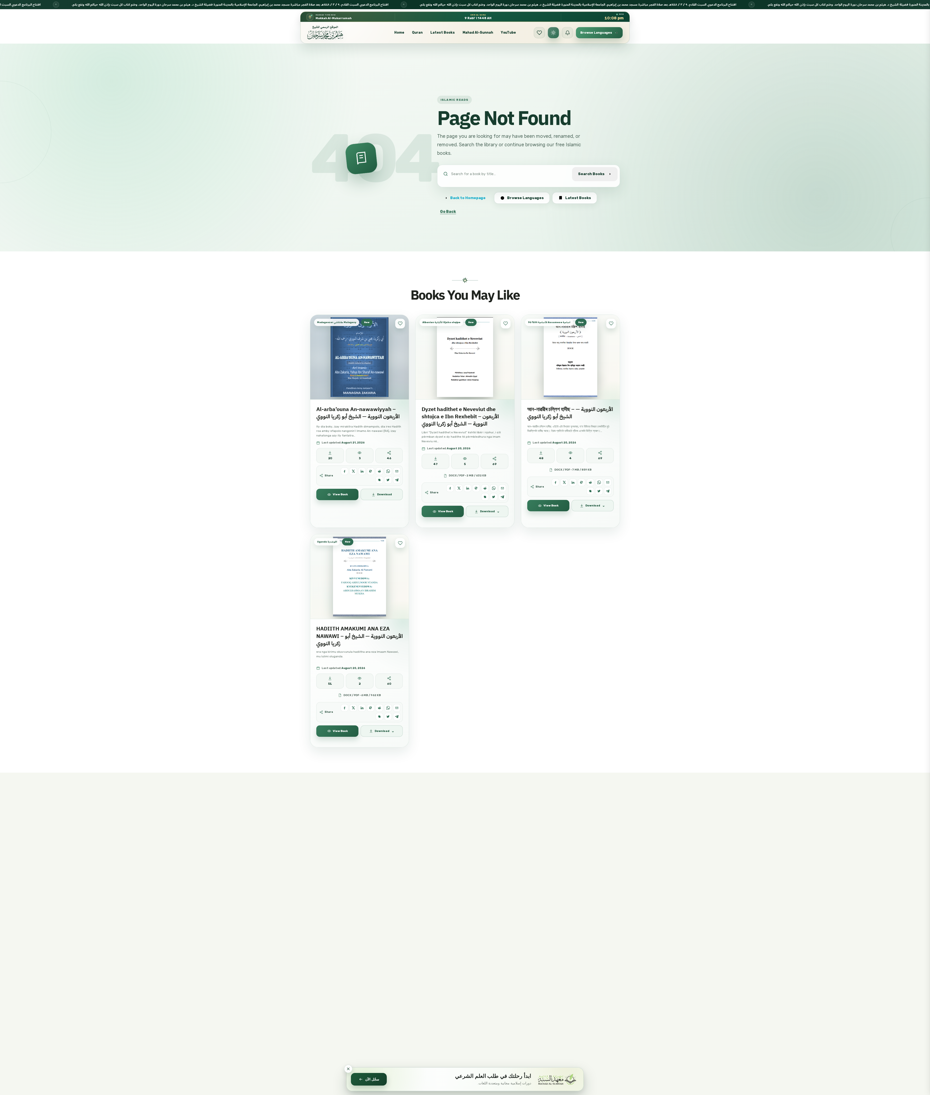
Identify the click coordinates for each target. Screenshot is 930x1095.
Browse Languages (525, 198)
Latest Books (442, 33)
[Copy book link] (379, 480)
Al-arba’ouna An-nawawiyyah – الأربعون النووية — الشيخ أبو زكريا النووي (358, 412)
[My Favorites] (539, 32)
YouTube (508, 33)
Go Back (448, 211)
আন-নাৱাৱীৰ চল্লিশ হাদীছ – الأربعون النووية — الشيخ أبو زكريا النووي (570, 412)
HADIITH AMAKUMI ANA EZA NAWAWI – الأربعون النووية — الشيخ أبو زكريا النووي (359, 636)
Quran (417, 33)
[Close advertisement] (348, 1069)
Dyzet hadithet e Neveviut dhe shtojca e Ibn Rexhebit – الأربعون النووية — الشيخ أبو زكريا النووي (460, 416)
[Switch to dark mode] (553, 32)
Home (399, 33)
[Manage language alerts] (567, 32)
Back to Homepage (468, 198)
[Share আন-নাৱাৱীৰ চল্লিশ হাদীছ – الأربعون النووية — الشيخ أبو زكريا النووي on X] (564, 482)
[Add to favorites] (400, 323)
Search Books (591, 174)
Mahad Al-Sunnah (478, 33)
